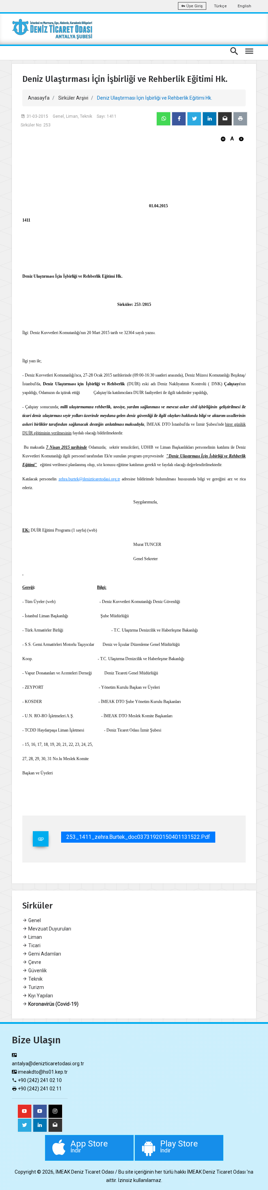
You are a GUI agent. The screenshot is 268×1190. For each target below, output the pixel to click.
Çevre (34, 962)
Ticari (33, 945)
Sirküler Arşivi (73, 98)
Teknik (35, 979)
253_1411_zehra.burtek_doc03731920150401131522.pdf (138, 837)
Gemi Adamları (44, 954)
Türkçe (220, 6)
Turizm (35, 987)
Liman (34, 937)
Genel (34, 920)
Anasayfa (39, 98)
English (244, 6)
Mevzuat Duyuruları (49, 929)
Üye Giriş (194, 6)
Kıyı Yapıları (40, 995)
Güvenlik (37, 970)
